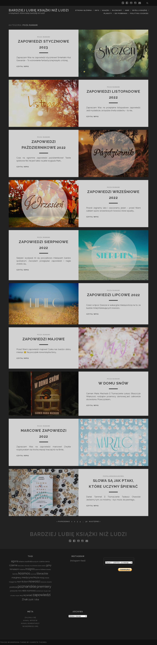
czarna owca (44, 561)
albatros (22, 561)
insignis (30, 569)
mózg (41, 578)
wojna (17, 595)
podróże (13, 587)
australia (29, 561)
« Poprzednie (63, 521)
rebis (24, 591)
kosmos (24, 573)
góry (48, 565)
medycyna (27, 577)
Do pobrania (121, 13)
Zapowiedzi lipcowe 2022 (113, 295)
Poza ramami (43, 37)
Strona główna (83, 10)
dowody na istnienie (31, 565)
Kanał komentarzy (30, 623)
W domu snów (113, 383)
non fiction (22, 581)
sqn (49, 591)
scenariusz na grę (42, 591)
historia (22, 569)
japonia (37, 569)
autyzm (36, 561)
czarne (13, 565)
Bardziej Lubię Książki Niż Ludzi (39, 10)
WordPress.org (30, 626)
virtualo (12, 595)
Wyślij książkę (139, 10)
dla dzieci (21, 566)
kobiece (43, 569)
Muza (36, 577)
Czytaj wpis (22, 66)
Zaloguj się (30, 617)
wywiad (27, 595)
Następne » (94, 521)
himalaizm (14, 569)
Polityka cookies (139, 13)
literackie (42, 573)
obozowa (43, 582)
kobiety (48, 569)
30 (86, 521)
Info (97, 10)
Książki (105, 10)
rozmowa (31, 590)
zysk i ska (33, 599)
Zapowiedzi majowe (43, 339)
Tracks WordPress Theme (13, 642)
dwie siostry (42, 566)
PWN (20, 591)
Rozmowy (117, 10)
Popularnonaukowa (113, 476)
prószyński (14, 591)
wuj (21, 595)
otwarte (49, 582)
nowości (34, 581)
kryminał (33, 574)
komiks (15, 574)
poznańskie (27, 586)
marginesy (16, 577)
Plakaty (108, 13)
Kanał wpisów (30, 620)
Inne (127, 10)
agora (14, 561)
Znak (25, 599)
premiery (44, 586)
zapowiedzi (42, 595)
